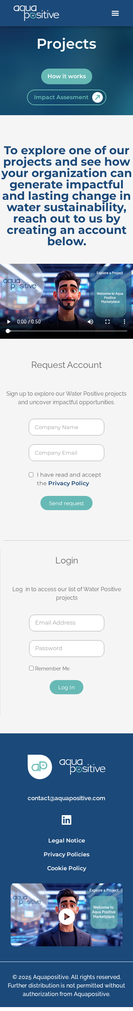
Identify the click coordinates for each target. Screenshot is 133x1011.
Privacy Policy (68, 483)
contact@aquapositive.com (66, 798)
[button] (115, 13)
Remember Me (52, 669)
